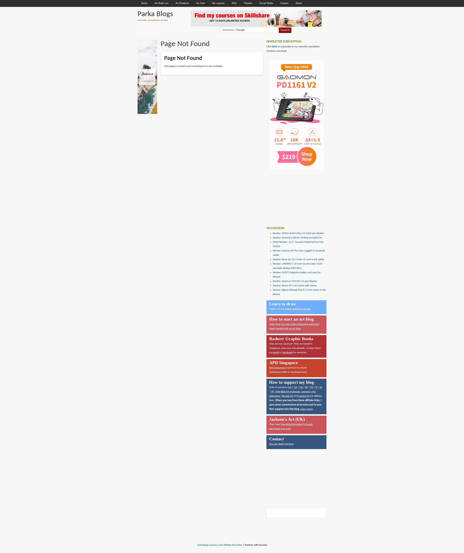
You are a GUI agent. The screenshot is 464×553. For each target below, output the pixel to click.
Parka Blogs (155, 14)
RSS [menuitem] (234, 3)
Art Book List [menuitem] (161, 3)
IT (316, 387)
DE (306, 387)
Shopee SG (287, 396)
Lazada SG (303, 396)
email (276, 352)
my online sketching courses (296, 309)
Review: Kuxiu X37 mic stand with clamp (294, 285)
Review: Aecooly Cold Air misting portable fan (297, 237)
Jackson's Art (308, 391)
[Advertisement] (293, 195)
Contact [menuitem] (284, 3)
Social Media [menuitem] (266, 3)
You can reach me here (281, 444)
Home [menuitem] (144, 3)
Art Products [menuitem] (182, 3)
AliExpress (274, 396)
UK (301, 387)
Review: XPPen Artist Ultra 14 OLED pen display (298, 233)
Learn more (306, 409)
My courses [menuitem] (218, 3)
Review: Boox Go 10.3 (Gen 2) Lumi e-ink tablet (298, 259)
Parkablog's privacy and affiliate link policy (220, 545)
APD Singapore (277, 367)
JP (272, 391)
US (290, 387)
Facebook (287, 352)
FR (311, 387)
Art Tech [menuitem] (200, 3)
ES (321, 387)
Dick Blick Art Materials (288, 391)
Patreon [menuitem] (248, 3)
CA (295, 387)
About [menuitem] (299, 3)
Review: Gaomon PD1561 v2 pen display (295, 281)
